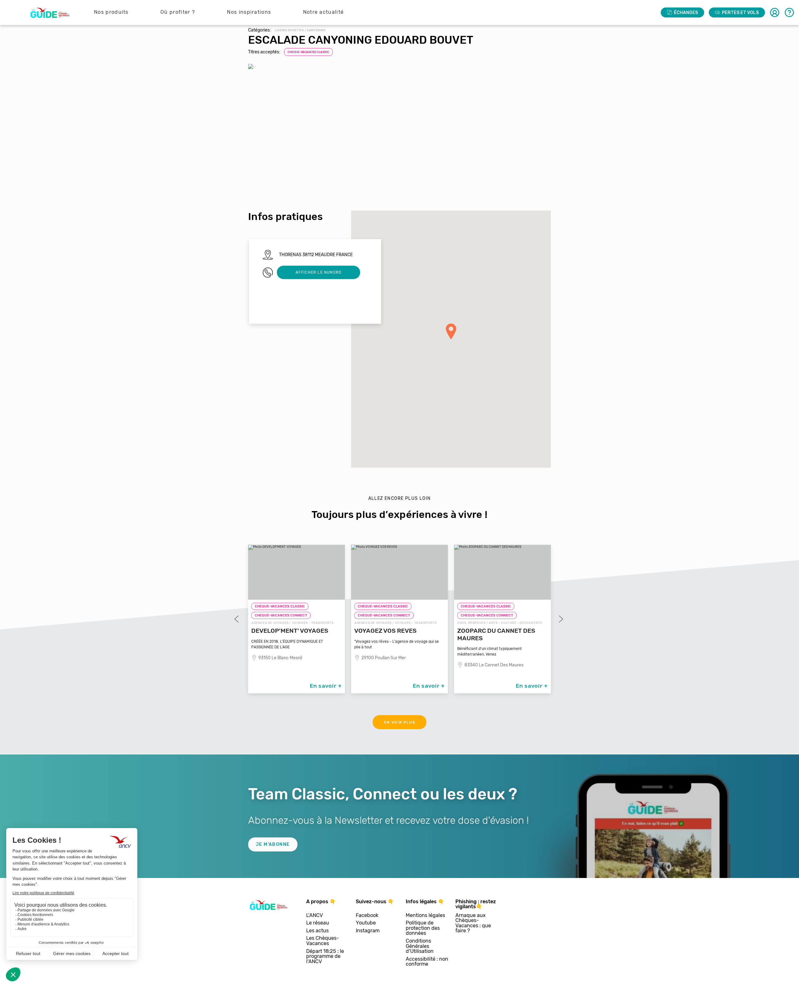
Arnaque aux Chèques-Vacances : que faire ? (473, 923)
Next (560, 619)
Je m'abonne (273, 844)
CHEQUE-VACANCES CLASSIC (308, 52)
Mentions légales (425, 915)
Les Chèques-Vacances (322, 941)
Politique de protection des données (423, 928)
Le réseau (317, 923)
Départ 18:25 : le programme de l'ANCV (325, 956)
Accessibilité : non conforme (427, 962)
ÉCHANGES (686, 12)
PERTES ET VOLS (740, 12)
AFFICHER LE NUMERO (319, 272)
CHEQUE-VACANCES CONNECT (281, 615)
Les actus (317, 931)
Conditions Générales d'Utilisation (420, 946)
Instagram (368, 931)
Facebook (367, 915)
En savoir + (326, 686)
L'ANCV (314, 915)
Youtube (366, 923)
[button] (451, 331)
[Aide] (789, 12)
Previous (237, 619)
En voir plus (399, 722)
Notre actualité (323, 12)
